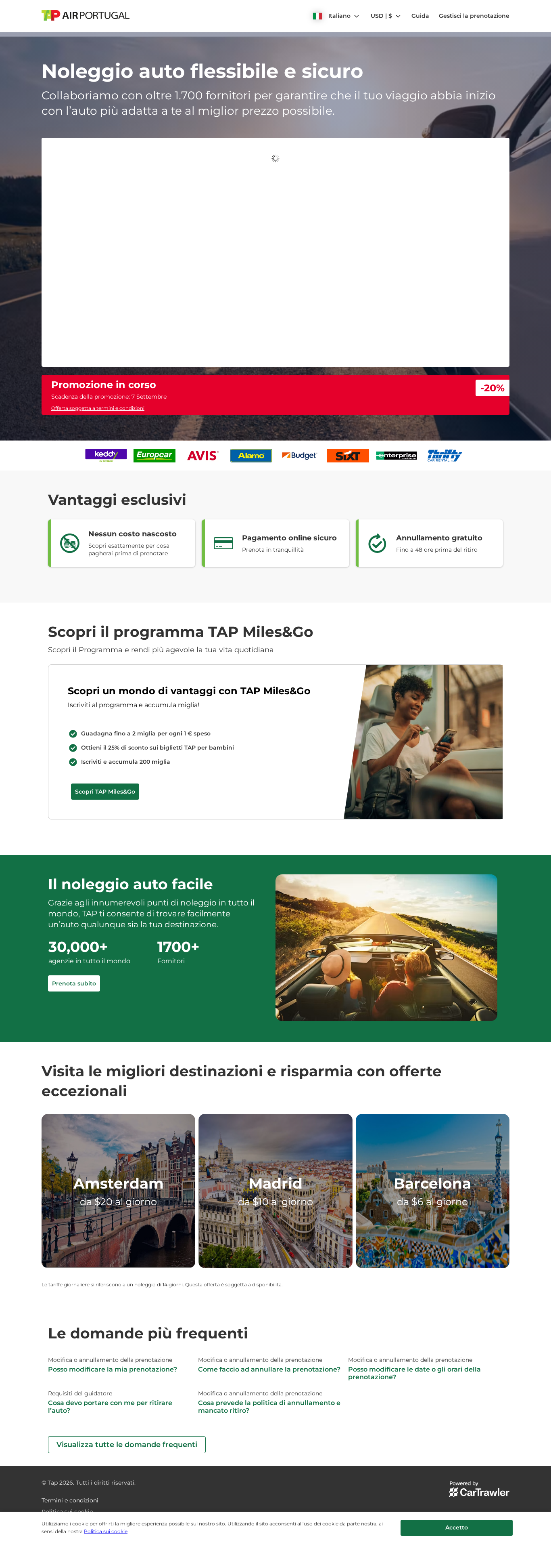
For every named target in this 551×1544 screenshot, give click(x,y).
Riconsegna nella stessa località (101, 155)
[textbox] (158, 175)
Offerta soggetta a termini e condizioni (97, 239)
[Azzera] (256, 175)
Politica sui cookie (105, 1531)
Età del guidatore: (197, 155)
